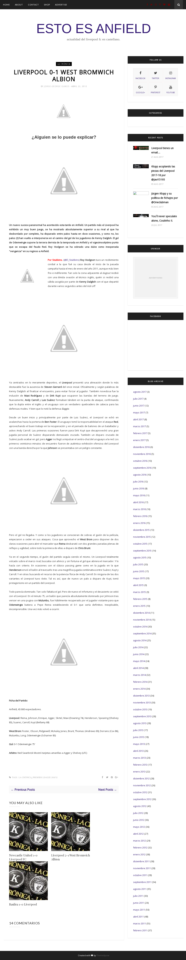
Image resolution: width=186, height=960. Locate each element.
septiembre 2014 (142, 633)
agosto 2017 (139, 391)
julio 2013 (138, 730)
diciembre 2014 (141, 612)
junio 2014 (138, 654)
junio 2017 (138, 405)
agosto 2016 (139, 474)
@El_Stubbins (71, 259)
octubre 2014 (140, 626)
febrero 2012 (140, 847)
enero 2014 (139, 688)
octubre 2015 (140, 543)
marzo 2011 (139, 923)
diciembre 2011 (141, 861)
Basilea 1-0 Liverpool (23, 904)
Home (6, 4)
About (19, 4)
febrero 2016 (140, 516)
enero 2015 (139, 605)
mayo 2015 (139, 578)
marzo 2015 (139, 592)
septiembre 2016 (142, 467)
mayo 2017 (139, 412)
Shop (47, 4)
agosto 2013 (139, 723)
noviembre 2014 (142, 619)
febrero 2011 (140, 930)
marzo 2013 (139, 757)
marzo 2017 (139, 426)
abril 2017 (138, 419)
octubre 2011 (140, 875)
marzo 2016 (139, 509)
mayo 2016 (139, 495)
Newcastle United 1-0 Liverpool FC (23, 857)
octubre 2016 (140, 460)
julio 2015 (138, 564)
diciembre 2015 (141, 530)
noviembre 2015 (142, 536)
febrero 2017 (140, 433)
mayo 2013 (139, 744)
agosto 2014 (139, 640)
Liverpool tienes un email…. (162, 150)
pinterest (155, 92)
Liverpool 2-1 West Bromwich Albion (70, 857)
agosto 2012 (139, 806)
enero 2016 (139, 523)
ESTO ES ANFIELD (93, 28)
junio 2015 (138, 571)
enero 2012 (139, 854)
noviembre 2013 (142, 702)
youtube (170, 92)
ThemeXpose (102, 955)
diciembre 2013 (141, 695)
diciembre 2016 (141, 447)
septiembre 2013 (142, 716)
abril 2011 (138, 916)
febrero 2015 (140, 599)
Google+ (140, 92)
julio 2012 (138, 813)
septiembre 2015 (142, 550)
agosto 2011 (139, 889)
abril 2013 (138, 750)
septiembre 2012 (142, 799)
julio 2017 (138, 398)
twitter (155, 78)
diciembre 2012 (141, 778)
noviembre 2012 (142, 785)
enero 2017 (139, 440)
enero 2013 (139, 771)
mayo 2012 (139, 826)
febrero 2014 (140, 681)
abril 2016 (138, 502)
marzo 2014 (139, 675)
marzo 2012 (139, 840)
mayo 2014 (139, 661)
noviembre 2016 (142, 454)
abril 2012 (138, 833)
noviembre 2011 (142, 868)
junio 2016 (138, 488)
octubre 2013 (140, 709)
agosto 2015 (139, 557)
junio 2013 (138, 737)
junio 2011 (138, 902)
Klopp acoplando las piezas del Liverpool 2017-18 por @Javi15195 (163, 173)
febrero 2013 (140, 764)
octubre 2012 (140, 792)
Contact (33, 4)
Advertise (61, 4)
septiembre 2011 (142, 882)
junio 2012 (138, 820)
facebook (140, 78)
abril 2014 (138, 668)
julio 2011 (138, 895)
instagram (170, 78)
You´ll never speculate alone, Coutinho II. (164, 218)
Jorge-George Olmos (57, 86)
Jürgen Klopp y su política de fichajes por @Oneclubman (164, 198)
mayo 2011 (139, 909)
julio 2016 (138, 481)
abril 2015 (138, 585)
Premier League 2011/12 (45, 777)
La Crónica (63, 64)
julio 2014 (138, 647)
